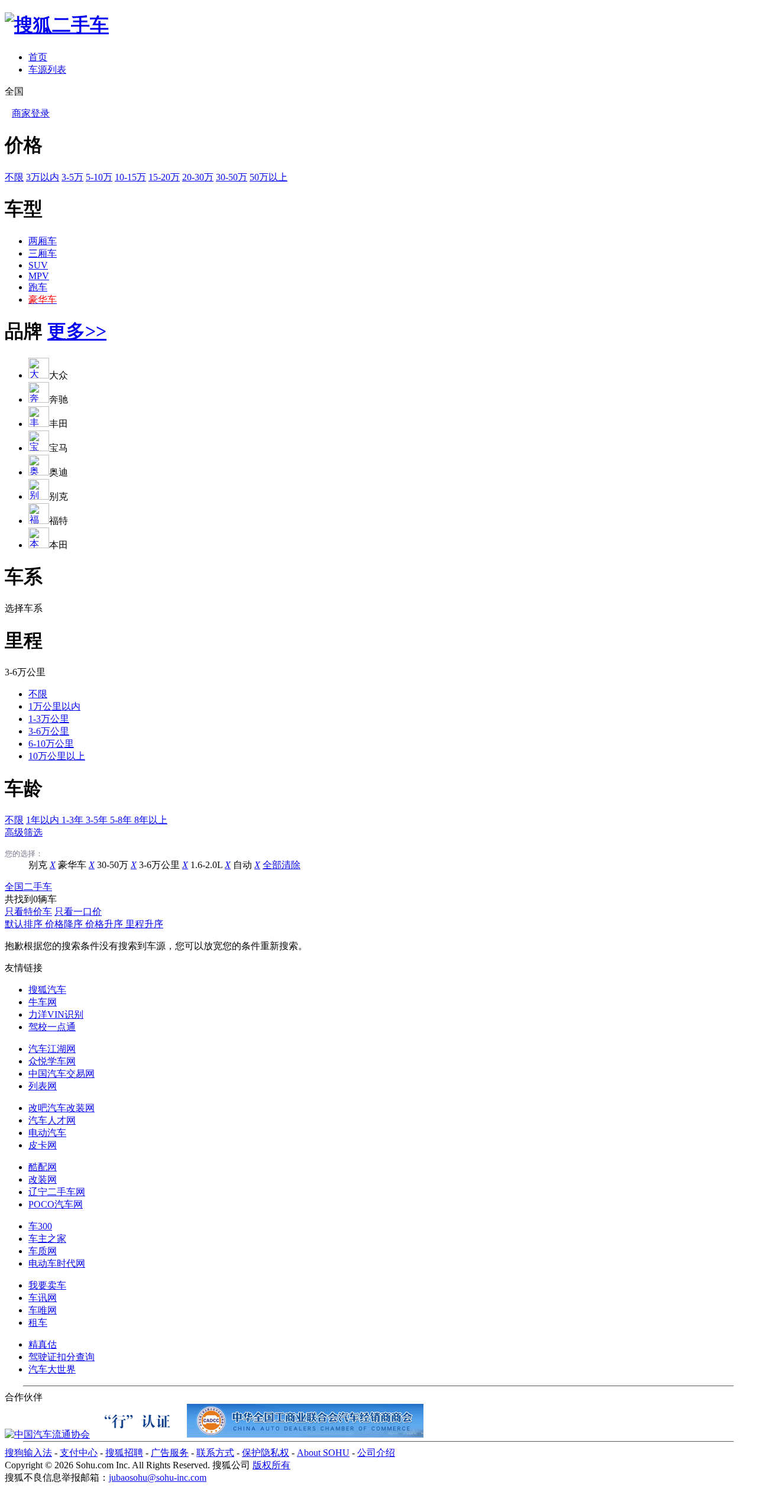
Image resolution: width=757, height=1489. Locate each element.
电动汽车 (47, 1133)
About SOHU (323, 1453)
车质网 (42, 1251)
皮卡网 (42, 1145)
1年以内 (44, 820)
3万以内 (42, 177)
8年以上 (150, 820)
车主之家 (47, 1239)
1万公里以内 (54, 706)
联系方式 (215, 1453)
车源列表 (47, 69)
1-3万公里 (48, 719)
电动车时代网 (56, 1263)
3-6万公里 (48, 731)
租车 (37, 1323)
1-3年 (74, 820)
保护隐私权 (265, 1453)
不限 (14, 177)
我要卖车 (47, 1285)
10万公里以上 (56, 756)
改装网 (42, 1179)
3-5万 (72, 177)
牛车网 (42, 1002)
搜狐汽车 (47, 990)
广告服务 (170, 1453)
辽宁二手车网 (56, 1192)
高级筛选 (24, 832)
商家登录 (31, 113)
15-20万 (164, 177)
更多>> (76, 331)
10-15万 (130, 177)
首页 (37, 57)
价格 (24, 145)
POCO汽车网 (55, 1204)
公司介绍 (376, 1453)
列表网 (42, 1086)
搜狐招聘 (124, 1453)
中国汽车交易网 (61, 1074)
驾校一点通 (52, 1027)
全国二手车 (28, 887)
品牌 (24, 331)
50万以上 (268, 177)
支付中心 (79, 1453)
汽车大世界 (52, 1369)
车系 (24, 576)
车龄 (24, 788)
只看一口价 (78, 912)
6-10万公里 (51, 744)
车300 (40, 1226)
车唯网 (42, 1310)
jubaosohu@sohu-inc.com (157, 1477)
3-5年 (98, 820)
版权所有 (271, 1465)
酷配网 (42, 1167)
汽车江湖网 (52, 1049)
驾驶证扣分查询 (61, 1357)
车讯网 (42, 1298)
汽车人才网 (52, 1120)
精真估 (42, 1344)
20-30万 (197, 177)
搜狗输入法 (28, 1453)
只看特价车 (28, 912)
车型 (24, 208)
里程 (24, 640)
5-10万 (99, 177)
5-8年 (122, 820)
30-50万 (231, 177)
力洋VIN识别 (55, 1014)
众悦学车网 (52, 1061)
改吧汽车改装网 (61, 1108)
